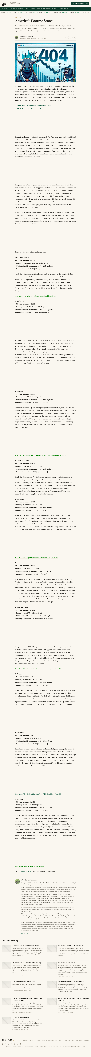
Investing (5, 8)
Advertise (86, 1040)
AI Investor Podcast (81, 3)
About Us (25, 1040)
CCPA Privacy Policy (77, 1040)
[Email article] (71, 37)
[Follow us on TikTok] (17, 1044)
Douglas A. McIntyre (27, 36)
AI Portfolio (63, 8)
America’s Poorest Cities (20, 1017)
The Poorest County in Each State (23, 982)
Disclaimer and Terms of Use (53, 1040)
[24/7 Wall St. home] (4, 4)
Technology (30, 8)
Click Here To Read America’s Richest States (34, 109)
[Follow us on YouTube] (11, 1044)
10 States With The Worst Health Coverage (27, 963)
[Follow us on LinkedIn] (8, 1044)
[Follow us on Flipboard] (21, 1044)
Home (19, 1040)
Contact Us (32, 1040)
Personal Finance (17, 8)
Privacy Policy (66, 1040)
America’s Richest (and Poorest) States (25, 946)
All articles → (26, 933)
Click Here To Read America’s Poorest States (34, 105)
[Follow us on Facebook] (2, 1044)
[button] (69, 4)
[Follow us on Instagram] (14, 1044)
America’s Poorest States (66, 963)
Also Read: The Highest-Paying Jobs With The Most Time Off (38, 794)
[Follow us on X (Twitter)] (5, 1044)
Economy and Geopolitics (46, 8)
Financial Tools (41, 1040)
